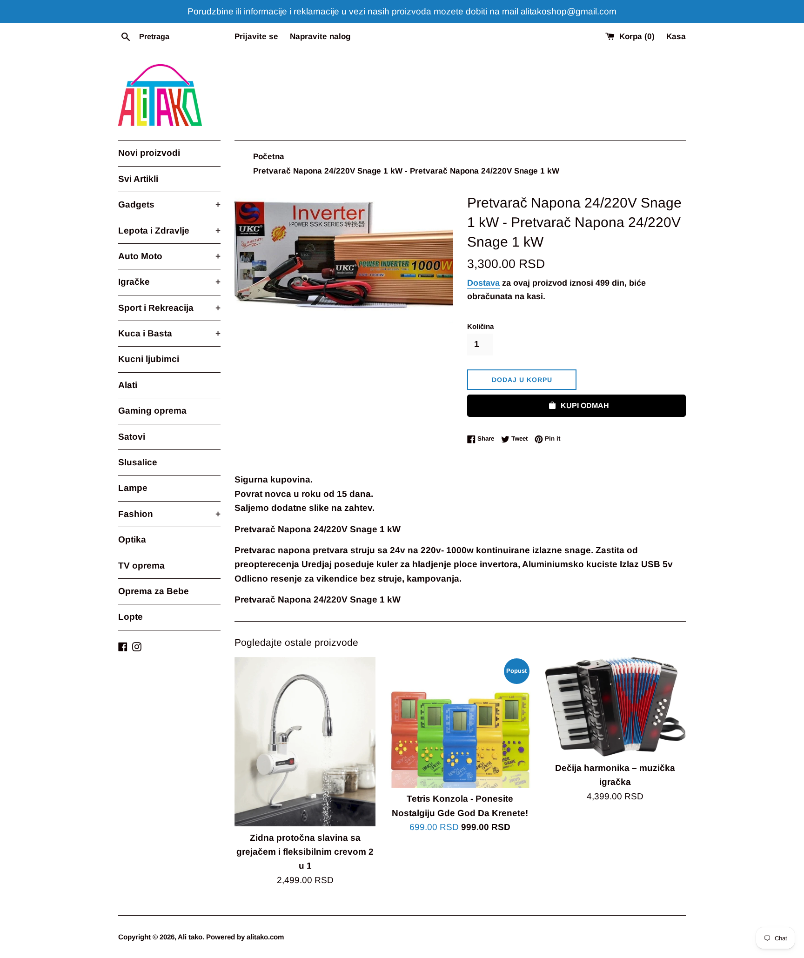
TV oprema (141, 565)
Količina (480, 326)
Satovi (131, 437)
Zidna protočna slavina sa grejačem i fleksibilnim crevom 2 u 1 (305, 852)
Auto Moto (169, 256)
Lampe (132, 488)
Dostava (483, 283)
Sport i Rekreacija (169, 308)
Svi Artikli (138, 179)
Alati (127, 385)
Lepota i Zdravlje (169, 230)
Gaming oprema (152, 410)
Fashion (169, 514)
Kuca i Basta (169, 333)
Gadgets (169, 204)
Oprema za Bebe (153, 591)
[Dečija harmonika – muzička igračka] (615, 707)
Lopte (130, 617)
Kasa (676, 36)
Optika (132, 539)
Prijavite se (256, 36)
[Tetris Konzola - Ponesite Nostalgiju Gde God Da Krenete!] (459, 722)
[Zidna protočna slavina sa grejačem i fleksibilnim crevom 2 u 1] (304, 741)
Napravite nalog (320, 36)
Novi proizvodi (149, 153)
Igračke (169, 282)
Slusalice (137, 462)
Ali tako (190, 937)
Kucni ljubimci (148, 359)
